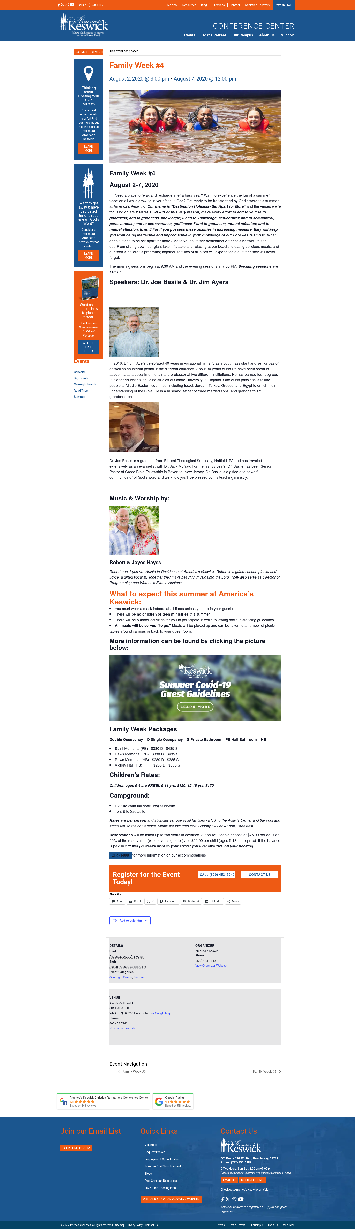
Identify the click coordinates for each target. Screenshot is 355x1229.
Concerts (80, 372)
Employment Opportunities (162, 1159)
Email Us (229, 1180)
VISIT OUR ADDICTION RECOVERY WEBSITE (171, 1199)
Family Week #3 (134, 1071)
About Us (267, 35)
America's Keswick (232, 1207)
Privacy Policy (135, 1225)
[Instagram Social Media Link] (67, 5)
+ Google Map (161, 1013)
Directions (218, 5)
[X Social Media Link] (62, 5)
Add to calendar (131, 920)
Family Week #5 (265, 1071)
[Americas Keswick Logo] (84, 24)
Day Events (81, 378)
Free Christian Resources (161, 1180)
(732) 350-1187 (241, 1162)
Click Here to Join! (76, 1147)
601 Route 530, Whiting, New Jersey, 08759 (249, 1158)
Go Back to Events (89, 52)
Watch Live (283, 5)
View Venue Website (122, 1028)
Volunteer (151, 1144)
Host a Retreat (214, 35)
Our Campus (242, 35)
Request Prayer (155, 1151)
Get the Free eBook (88, 347)
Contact (235, 5)
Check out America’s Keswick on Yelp (245, 1189)
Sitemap (119, 1225)
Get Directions (252, 1180)
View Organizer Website (211, 965)
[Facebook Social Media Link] (58, 5)
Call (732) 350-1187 (90, 5)
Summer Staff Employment (163, 1166)
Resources (189, 5)
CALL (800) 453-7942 (217, 875)
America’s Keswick (80, 1225)
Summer (139, 977)
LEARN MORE (88, 148)
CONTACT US (260, 875)
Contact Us (239, 1131)
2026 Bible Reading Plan (160, 1187)
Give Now (172, 5)
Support (288, 35)
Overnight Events (120, 977)
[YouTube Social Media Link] (72, 5)
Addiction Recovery (257, 5)
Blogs (148, 1173)
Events (189, 35)
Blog (204, 5)
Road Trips (81, 390)
